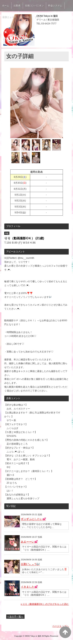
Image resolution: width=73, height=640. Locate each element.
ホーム (5, 5)
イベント (25, 17)
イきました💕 (29, 586)
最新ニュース (9, 17)
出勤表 (17, 5)
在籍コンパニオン (34, 5)
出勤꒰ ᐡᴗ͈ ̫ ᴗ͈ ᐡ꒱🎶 (30, 564)
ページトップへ (60, 626)
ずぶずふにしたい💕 (33, 519)
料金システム (55, 5)
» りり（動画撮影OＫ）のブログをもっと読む (45, 604)
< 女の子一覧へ (15, 616)
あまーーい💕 (29, 541)
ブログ (37, 17)
